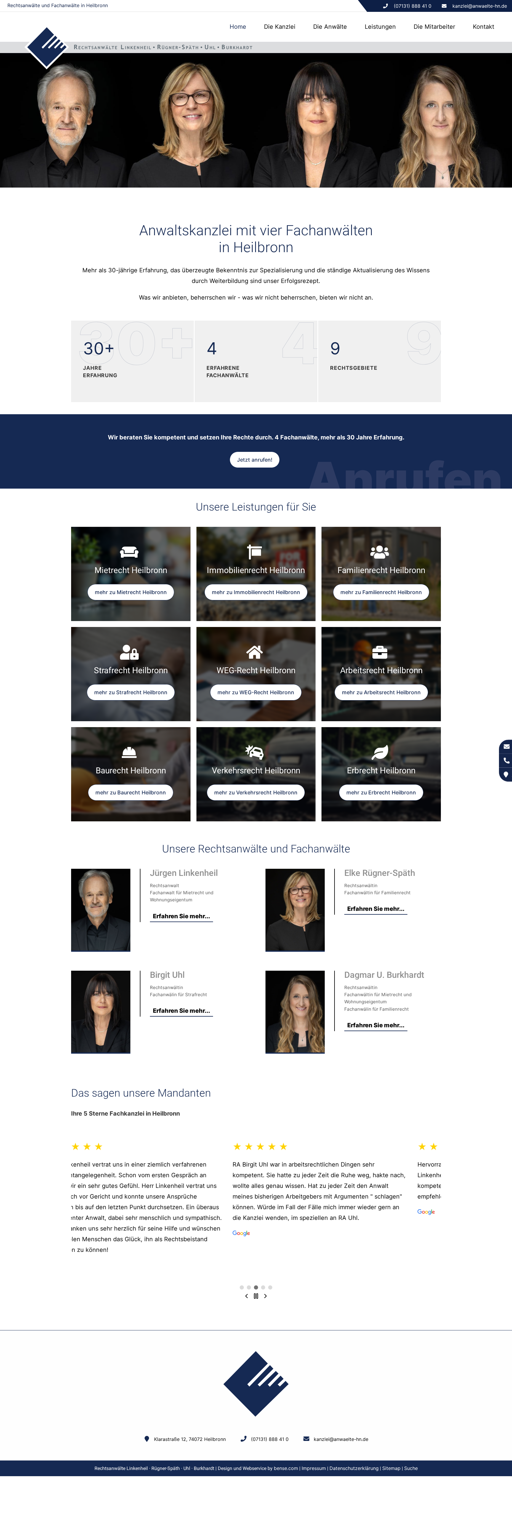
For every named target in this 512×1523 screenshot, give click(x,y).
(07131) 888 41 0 (270, 1439)
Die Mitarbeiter (434, 26)
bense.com (286, 1468)
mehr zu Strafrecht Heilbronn (130, 692)
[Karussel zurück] (246, 1296)
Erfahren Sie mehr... (181, 916)
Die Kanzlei (279, 26)
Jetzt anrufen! (254, 460)
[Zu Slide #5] (242, 1287)
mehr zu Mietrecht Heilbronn (131, 592)
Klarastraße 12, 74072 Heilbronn (190, 1439)
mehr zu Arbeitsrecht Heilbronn (381, 692)
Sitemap (391, 1468)
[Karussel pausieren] (256, 1296)
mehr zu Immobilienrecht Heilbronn (256, 592)
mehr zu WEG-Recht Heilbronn (255, 692)
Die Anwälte (330, 26)
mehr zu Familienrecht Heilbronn (381, 592)
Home (238, 26)
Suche (411, 1468)
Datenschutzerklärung (354, 1468)
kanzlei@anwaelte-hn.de (479, 6)
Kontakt (483, 26)
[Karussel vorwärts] (265, 1296)
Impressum (314, 1468)
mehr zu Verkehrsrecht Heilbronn (255, 792)
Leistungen (380, 26)
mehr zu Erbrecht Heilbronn (381, 792)
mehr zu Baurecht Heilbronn (130, 792)
